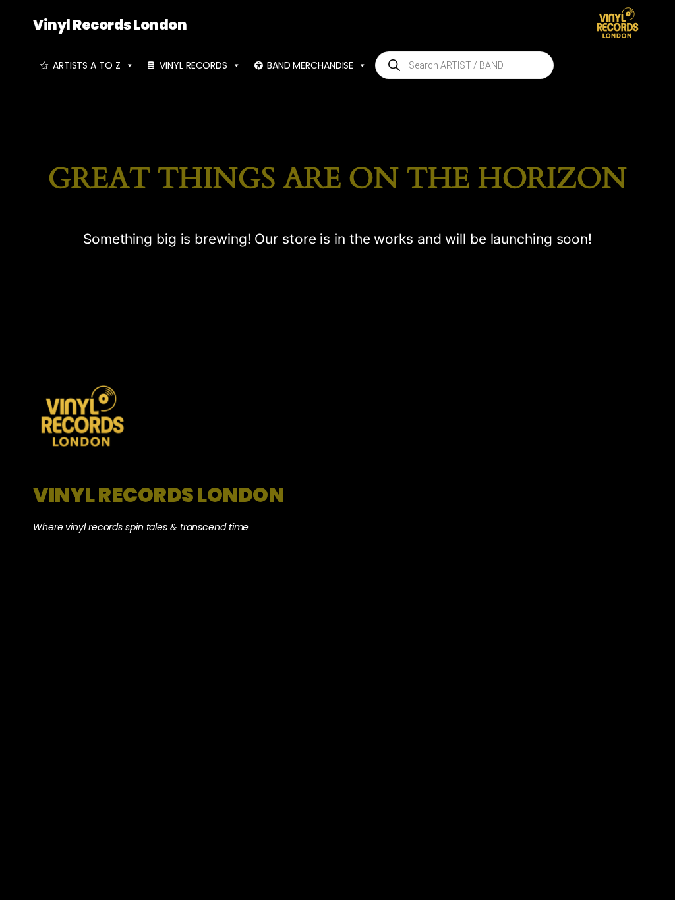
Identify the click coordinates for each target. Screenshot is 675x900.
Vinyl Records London (110, 24)
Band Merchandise (310, 65)
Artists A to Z (87, 65)
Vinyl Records (193, 65)
